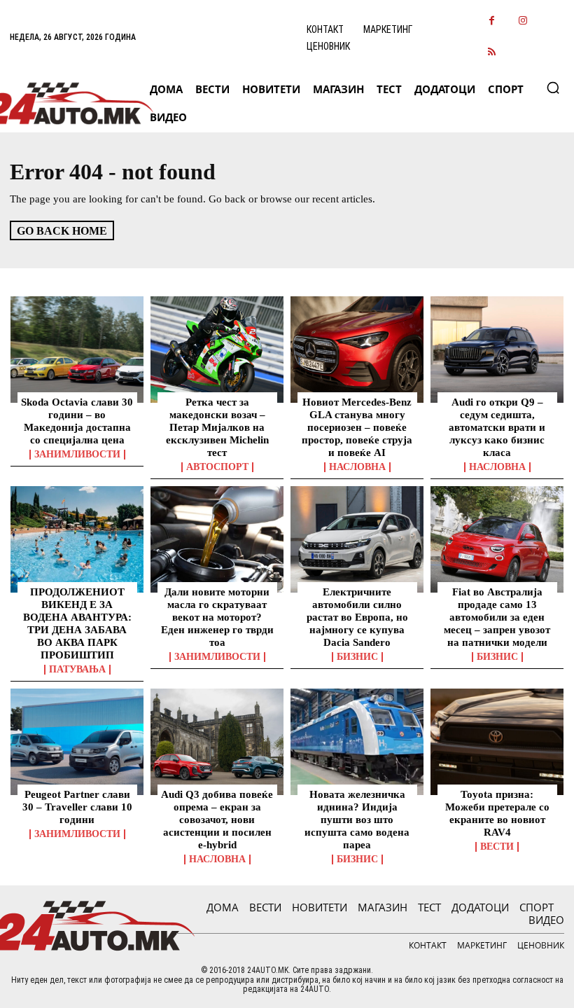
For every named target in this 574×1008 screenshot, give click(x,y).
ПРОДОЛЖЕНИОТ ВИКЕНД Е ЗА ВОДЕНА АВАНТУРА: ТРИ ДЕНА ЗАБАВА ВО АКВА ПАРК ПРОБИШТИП (77, 623)
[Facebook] (491, 21)
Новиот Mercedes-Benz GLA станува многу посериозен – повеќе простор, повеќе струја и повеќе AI (357, 427)
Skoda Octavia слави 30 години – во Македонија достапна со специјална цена (77, 421)
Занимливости (77, 455)
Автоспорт (217, 467)
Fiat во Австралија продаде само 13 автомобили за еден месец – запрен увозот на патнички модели (497, 617)
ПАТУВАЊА (77, 670)
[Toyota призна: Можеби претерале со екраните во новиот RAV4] (497, 742)
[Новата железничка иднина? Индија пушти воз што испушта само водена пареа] (357, 742)
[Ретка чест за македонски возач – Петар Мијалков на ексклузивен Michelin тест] (217, 349)
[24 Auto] (68, 103)
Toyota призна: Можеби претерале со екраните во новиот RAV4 (497, 813)
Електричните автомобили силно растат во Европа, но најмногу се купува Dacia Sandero (357, 617)
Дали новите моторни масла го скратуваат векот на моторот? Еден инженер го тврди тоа (217, 617)
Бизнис (357, 657)
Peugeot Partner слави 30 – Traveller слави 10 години (77, 807)
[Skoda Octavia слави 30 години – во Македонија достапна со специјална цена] (77, 349)
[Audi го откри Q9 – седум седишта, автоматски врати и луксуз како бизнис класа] (497, 349)
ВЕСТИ (497, 847)
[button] (553, 88)
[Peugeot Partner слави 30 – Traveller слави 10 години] (77, 742)
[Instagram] (523, 21)
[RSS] (491, 53)
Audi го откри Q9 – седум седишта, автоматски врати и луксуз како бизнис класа (497, 427)
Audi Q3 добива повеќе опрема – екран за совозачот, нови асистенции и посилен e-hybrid (217, 819)
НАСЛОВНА (357, 467)
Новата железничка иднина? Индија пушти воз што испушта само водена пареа (357, 819)
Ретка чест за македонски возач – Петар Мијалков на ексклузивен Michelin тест (217, 427)
